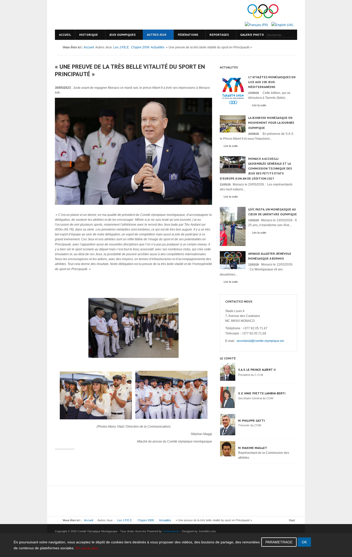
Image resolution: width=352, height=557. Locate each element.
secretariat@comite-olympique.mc (260, 341)
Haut (292, 520)
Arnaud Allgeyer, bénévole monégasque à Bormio (269, 256)
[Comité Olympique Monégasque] (99, 15)
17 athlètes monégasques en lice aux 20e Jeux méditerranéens (271, 82)
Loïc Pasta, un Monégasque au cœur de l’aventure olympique (272, 211)
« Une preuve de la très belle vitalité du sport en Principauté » (130, 70)
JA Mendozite (171, 531)
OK (304, 542)
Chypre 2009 (140, 47)
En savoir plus (87, 548)
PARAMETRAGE (278, 542)
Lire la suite (259, 105)
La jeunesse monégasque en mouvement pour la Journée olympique (271, 122)
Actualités (157, 47)
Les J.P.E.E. (121, 47)
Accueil (89, 47)
